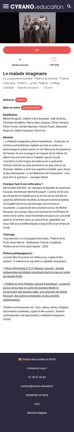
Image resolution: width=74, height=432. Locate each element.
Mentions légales (37, 412)
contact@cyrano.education (37, 386)
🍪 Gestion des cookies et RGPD (37, 359)
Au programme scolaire (17, 78)
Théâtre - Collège (49, 83)
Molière (21, 99)
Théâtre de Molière (45, 78)
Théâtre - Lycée (27, 83)
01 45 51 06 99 (37, 377)
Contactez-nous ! (37, 368)
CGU (37, 403)
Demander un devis (37, 395)
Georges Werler (32, 107)
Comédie (8, 87)
